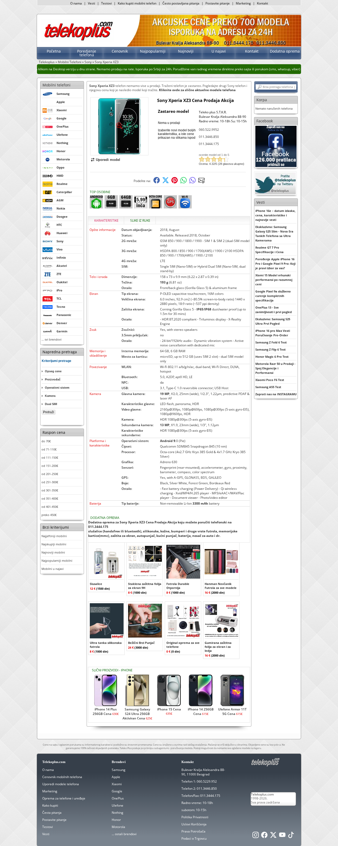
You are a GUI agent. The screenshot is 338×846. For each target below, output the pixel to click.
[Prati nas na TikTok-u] (291, 836)
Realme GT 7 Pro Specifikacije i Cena (269, 249)
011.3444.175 (209, 144)
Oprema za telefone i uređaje (63, 798)
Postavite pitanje (217, 3)
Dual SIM (51, 404)
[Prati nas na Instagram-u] (255, 836)
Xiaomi (117, 784)
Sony (88, 62)
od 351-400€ (49, 498)
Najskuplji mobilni (53, 544)
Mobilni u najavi (52, 569)
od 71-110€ (49, 449)
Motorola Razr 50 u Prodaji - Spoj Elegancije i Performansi (275, 368)
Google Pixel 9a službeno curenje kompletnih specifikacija (273, 295)
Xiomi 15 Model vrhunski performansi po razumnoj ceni (273, 279)
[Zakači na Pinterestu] (174, 182)
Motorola (118, 827)
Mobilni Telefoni (69, 62)
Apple (116, 777)
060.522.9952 (209, 129)
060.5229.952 (207, 781)
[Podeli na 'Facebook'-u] (156, 182)
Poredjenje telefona (86, 53)
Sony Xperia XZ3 (107, 62)
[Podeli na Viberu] (192, 182)
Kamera (50, 395)
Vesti (91, 3)
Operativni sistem (57, 387)
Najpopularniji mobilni (56, 561)
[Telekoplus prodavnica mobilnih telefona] (77, 40)
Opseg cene (53, 371)
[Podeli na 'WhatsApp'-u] (183, 182)
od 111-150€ (49, 457)
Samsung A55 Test (268, 387)
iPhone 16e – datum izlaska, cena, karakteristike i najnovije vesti (275, 215)
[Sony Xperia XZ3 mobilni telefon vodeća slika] (119, 153)
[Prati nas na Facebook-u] (276, 146)
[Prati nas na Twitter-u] (273, 836)
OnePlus (118, 798)
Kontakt (262, 3)
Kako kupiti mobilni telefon (137, 3)
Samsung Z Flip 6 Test (270, 349)
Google (117, 791)
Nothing (117, 812)
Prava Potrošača (193, 831)
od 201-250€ (49, 474)
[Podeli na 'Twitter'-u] (165, 182)
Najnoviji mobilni (53, 552)
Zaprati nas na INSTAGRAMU (276, 394)
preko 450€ (49, 515)
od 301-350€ (49, 490)
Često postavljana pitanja (180, 3)
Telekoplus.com (262, 794)
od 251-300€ (49, 482)
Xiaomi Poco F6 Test (269, 380)
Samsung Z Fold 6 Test (271, 342)
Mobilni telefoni (57, 84)
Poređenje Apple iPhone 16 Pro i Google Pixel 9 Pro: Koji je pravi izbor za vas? (275, 263)
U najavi (219, 51)
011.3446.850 (209, 136)
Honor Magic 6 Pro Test (272, 357)
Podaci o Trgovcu (193, 838)
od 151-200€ (49, 466)
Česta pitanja (52, 812)
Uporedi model (108, 160)
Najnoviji (186, 51)
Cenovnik (120, 51)
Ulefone (117, 805)
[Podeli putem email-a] (201, 182)
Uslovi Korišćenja (193, 824)
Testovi (106, 3)
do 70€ (46, 441)
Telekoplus (47, 62)
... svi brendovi (51, 339)
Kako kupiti (50, 805)
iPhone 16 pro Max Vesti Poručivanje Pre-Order (272, 333)
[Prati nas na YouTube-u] (282, 836)
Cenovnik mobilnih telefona (62, 777)
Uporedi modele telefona (60, 784)
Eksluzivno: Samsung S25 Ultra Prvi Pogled (272, 321)
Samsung (118, 770)
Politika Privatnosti (194, 817)
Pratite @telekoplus (274, 190)
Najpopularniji (153, 51)
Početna (54, 51)
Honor (116, 819)
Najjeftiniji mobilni (54, 536)
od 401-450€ (49, 507)
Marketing (243, 3)
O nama (76, 3)
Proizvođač (52, 379)
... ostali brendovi (124, 834)
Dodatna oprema (285, 51)
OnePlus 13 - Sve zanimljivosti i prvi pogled (273, 309)
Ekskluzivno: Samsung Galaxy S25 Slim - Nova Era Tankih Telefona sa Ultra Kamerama (274, 233)
